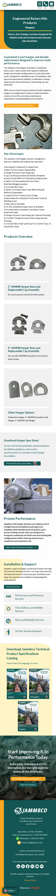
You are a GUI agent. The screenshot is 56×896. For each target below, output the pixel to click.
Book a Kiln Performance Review (19, 547)
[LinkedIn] (18, 866)
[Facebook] (28, 866)
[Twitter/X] (23, 866)
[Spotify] (42, 866)
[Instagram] (32, 866)
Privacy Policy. (30, 880)
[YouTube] (37, 866)
